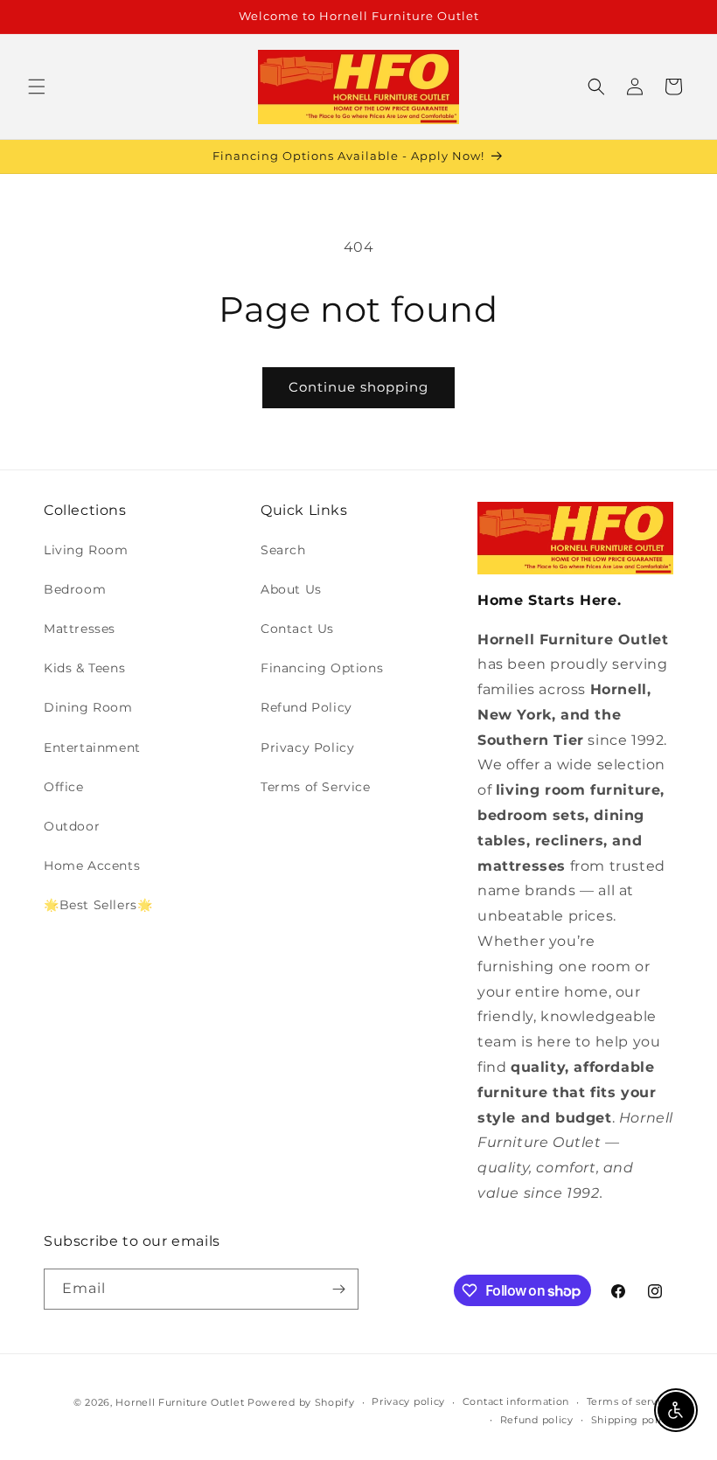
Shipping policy (632, 1420)
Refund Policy (306, 707)
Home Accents (92, 865)
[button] (36, 86)
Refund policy (537, 1420)
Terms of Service (316, 787)
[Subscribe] (338, 1289)
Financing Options (322, 668)
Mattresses (79, 628)
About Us (291, 589)
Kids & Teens (84, 668)
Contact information (516, 1401)
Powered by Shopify (301, 1402)
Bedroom (75, 589)
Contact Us (297, 628)
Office (64, 787)
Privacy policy (408, 1401)
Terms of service (630, 1401)
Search (283, 550)
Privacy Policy (307, 747)
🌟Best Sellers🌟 (98, 905)
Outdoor (72, 826)
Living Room (86, 550)
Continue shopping (358, 387)
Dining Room (88, 707)
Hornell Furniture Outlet (179, 1402)
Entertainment (92, 747)
